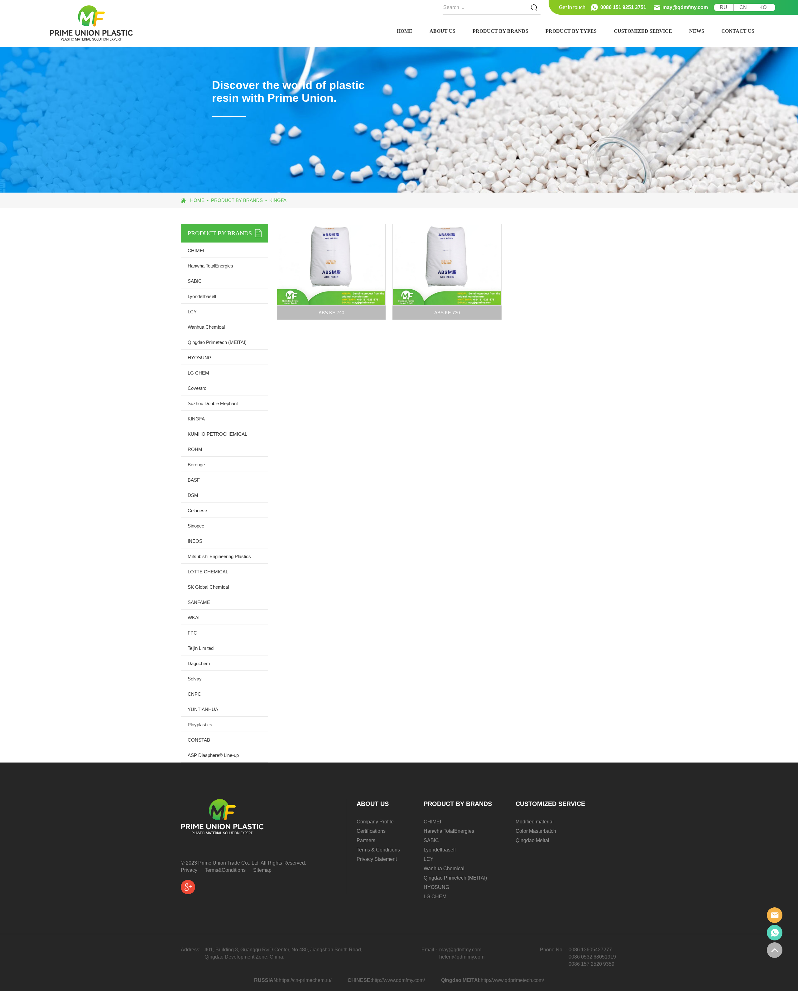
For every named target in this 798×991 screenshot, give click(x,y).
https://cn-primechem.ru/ (305, 980)
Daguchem (199, 663)
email (774, 915)
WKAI (194, 617)
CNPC (194, 694)
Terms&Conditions (225, 870)
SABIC (195, 281)
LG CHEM (198, 372)
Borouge (196, 464)
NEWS (696, 31)
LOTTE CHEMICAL (208, 571)
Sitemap (262, 870)
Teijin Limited (201, 648)
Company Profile (375, 821)
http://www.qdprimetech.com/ (512, 980)
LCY (192, 311)
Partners (366, 840)
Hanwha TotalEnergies (210, 265)
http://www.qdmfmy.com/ (398, 980)
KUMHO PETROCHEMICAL (217, 434)
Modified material (535, 821)
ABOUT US (442, 31)
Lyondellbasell (202, 296)
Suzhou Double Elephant (213, 403)
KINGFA (277, 200)
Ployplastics (200, 724)
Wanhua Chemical (206, 327)
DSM (193, 495)
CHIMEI (196, 250)
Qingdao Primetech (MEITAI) (217, 342)
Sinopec (196, 525)
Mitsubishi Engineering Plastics (219, 556)
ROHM (195, 449)
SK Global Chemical (208, 587)
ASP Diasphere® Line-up (213, 755)
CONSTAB (199, 740)
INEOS (195, 541)
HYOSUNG (200, 357)
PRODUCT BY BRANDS (500, 31)
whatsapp (774, 932)
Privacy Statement (377, 859)
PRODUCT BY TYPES (571, 31)
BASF (194, 480)
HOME (404, 31)
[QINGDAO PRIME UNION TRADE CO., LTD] (91, 23)
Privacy (189, 870)
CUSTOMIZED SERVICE (643, 31)
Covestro (197, 388)
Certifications (371, 831)
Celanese (197, 510)
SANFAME (199, 602)
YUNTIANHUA (203, 709)
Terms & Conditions (378, 849)
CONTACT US (737, 31)
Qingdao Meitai (532, 840)
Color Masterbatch (536, 831)
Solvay (195, 678)
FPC (192, 632)
